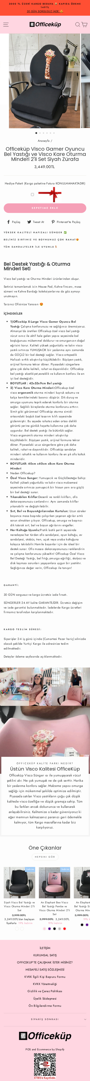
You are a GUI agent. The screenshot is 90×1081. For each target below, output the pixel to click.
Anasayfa (44, 140)
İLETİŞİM (45, 948)
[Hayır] (17, 928)
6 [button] (54, 133)
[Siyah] (82, 924)
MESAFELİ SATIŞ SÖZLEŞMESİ (45, 969)
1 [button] (36, 133)
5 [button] (51, 133)
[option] (45, 7)
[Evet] (22, 928)
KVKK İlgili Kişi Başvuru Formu (44, 977)
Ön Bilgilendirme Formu (45, 1005)
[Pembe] (44, 928)
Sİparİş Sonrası (45, 1019)
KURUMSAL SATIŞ (45, 955)
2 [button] (40, 133)
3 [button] (44, 133)
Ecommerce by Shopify (50, 1049)
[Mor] (49, 928)
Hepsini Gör (45, 856)
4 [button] (47, 133)
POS (28, 1049)
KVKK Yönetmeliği (45, 984)
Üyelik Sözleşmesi (45, 998)
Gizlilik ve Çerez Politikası (45, 991)
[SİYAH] (54, 928)
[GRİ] (59, 928)
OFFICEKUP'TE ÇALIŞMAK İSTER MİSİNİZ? (45, 962)
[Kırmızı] (64, 928)
